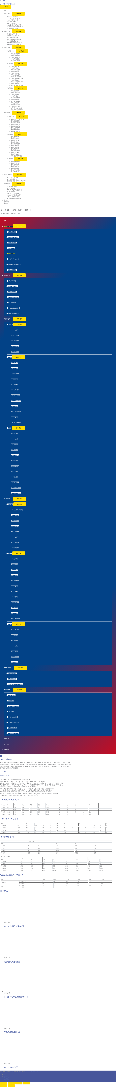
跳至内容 (2, 1)
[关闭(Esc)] (26, 1083)
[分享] (18, 1083)
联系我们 (6, 1076)
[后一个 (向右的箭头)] (11, 1085)
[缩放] (3, 1083)
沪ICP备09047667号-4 (34, 1071)
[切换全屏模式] (11, 1083)
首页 (5, 1074)
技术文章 (6, 1078)
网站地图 (6, 1079)
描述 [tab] (5, 771)
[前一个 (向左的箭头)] (3, 1085)
